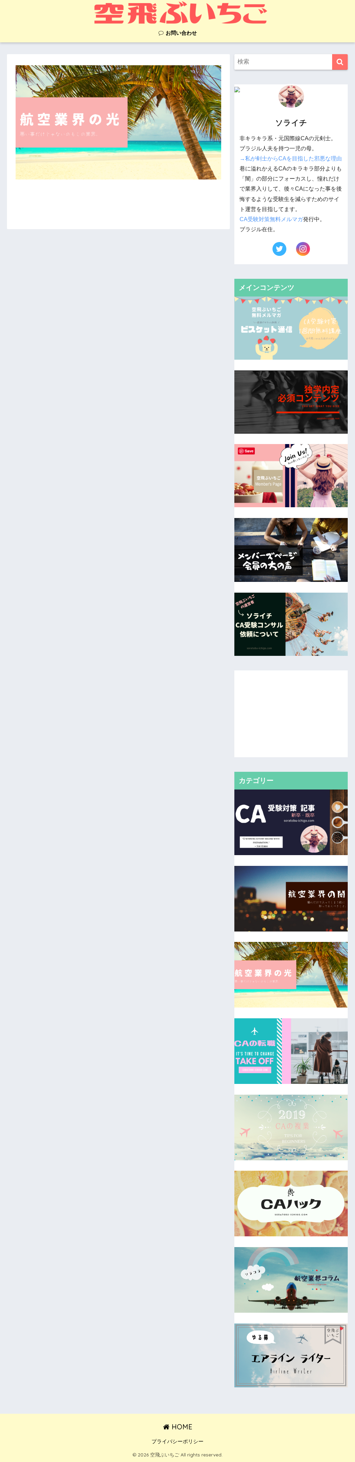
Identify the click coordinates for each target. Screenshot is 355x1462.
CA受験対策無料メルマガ (271, 219)
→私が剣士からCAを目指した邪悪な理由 (291, 158)
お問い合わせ (180, 33)
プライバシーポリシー (177, 1441)
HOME (181, 1426)
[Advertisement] (291, 713)
